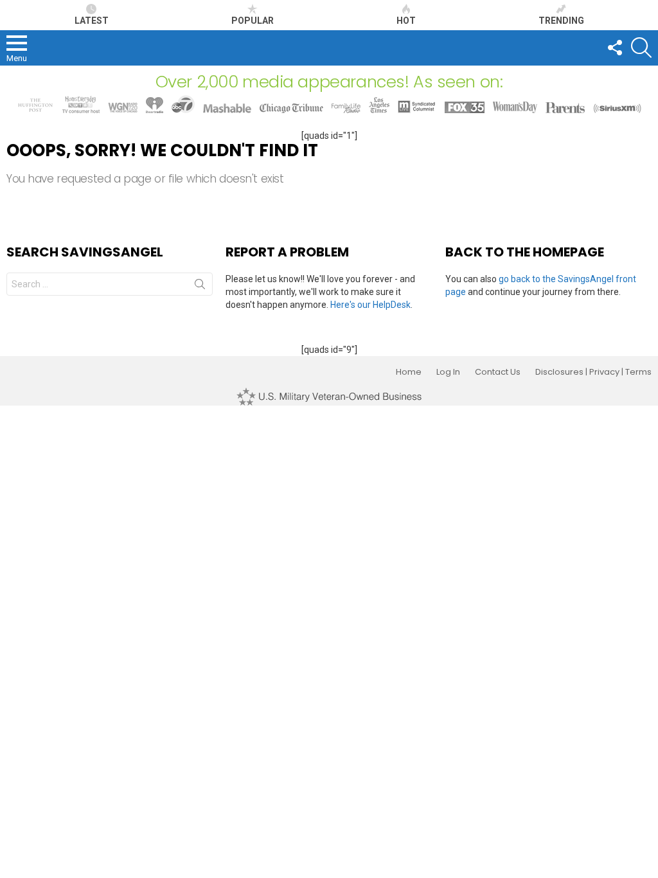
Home (409, 372)
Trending (561, 20)
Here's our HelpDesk (370, 305)
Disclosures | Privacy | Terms (593, 372)
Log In (448, 372)
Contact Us (497, 372)
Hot (406, 20)
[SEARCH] (641, 47)
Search (200, 287)
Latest (92, 20)
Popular (252, 20)
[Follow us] (614, 47)
